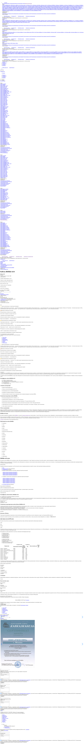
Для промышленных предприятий (6, 148)
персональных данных (24, 605)
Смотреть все (2, 71)
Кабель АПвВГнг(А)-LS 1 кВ (5, 95)
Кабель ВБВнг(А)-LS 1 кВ (4, 115)
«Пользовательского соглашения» (25, 693)
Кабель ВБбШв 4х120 (4, 615)
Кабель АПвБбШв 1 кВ (4, 92)
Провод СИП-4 (2, 119)
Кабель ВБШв (2, 109)
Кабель (3, 714)
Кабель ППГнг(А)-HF (4, 110)
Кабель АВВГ (2, 84)
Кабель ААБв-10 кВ (3, 103)
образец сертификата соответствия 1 (9, 478)
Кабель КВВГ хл (3, 122)
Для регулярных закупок (4, 150)
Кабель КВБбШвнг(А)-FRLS (5, 144)
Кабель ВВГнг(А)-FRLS (4, 106)
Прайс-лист (4, 717)
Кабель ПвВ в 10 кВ (3, 117)
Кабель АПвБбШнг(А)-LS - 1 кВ (5, 91)
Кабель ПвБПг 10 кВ (3, 116)
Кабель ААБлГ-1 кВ (3, 89)
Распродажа (4, 715)
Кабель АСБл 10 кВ (3, 101)
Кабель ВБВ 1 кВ (3, 114)
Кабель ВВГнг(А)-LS (3, 107)
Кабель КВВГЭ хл (3, 131)
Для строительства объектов (5, 147)
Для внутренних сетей (4, 149)
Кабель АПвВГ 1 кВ (3, 94)
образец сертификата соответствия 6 (9, 482)
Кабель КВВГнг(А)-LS (4, 124)
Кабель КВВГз (2, 128)
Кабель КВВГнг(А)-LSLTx (4, 126)
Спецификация (4, 469)
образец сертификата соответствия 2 (9, 479)
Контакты (4, 65)
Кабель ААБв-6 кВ (3, 169)
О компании (4, 63)
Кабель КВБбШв (3, 139)
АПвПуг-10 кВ (2, 105)
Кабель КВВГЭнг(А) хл (4, 234)
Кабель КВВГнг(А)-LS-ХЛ (4, 125)
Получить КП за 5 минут (4, 294)
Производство (4, 716)
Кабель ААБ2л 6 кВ (3, 96)
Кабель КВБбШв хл (3, 141)
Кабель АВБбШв (3, 155)
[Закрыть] (0, 697)
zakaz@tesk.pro (11, 260)
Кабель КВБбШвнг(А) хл (4, 142)
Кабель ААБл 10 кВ (3, 102)
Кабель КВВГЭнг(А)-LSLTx (5, 136)
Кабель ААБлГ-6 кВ (3, 99)
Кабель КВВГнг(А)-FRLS (4, 227)
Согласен (2, 730)
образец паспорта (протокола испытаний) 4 (10, 474)
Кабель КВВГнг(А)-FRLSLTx (5, 127)
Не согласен (6, 730)
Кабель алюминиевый (4, 152)
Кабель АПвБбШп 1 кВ (4, 90)
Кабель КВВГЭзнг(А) (4, 241)
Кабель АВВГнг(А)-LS (4, 85)
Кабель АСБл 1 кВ (3, 87)
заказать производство (26, 415)
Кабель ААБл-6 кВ (3, 98)
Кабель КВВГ (2, 120)
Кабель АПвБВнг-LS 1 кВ (4, 93)
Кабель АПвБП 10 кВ (4, 175)
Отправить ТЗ (4, 18)
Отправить (2, 682)
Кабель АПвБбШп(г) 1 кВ (4, 162)
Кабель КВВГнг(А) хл (4, 123)
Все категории (2, 80)
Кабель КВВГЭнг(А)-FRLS (4, 133)
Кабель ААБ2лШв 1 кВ (4, 88)
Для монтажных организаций (5, 183)
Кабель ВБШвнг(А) (3, 108)
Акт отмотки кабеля (5, 484)
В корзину (2, 293)
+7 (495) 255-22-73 (5, 260)
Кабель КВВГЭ (2, 129)
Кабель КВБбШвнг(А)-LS (4, 143)
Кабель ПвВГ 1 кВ (3, 112)
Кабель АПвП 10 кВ (3, 176)
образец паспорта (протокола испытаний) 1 (10, 472)
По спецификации (3, 151)
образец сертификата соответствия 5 (9, 481)
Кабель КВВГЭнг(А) (3, 130)
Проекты (3, 62)
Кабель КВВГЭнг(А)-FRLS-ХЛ (5, 135)
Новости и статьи (5, 718)
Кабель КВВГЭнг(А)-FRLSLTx (5, 137)
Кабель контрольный (3, 219)
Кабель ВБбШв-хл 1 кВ (4, 113)
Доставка (3, 64)
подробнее (27, 729)
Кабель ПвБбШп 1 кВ (4, 194)
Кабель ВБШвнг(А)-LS (4, 193)
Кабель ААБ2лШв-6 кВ (4, 168)
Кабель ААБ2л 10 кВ (3, 100)
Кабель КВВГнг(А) (3, 121)
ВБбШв (16, 415)
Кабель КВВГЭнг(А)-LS (4, 132)
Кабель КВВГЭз (3, 138)
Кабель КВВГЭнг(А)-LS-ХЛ (5, 134)
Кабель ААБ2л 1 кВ (3, 86)
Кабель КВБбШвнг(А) (4, 140)
